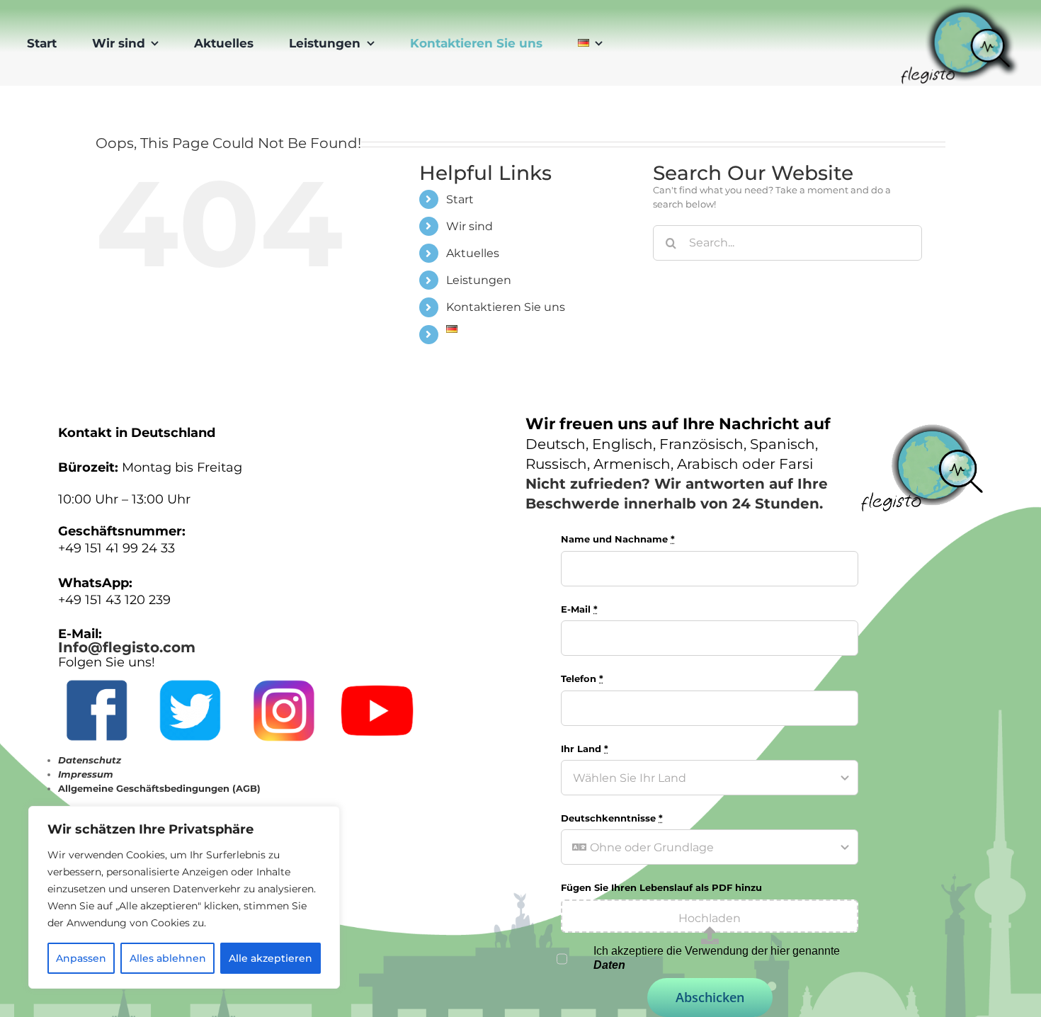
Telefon (582, 678)
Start (460, 199)
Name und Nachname (618, 539)
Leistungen (478, 280)
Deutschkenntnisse (612, 818)
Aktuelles (472, 253)
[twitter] (190, 672)
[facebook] (97, 672)
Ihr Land (584, 748)
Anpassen (81, 958)
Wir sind (469, 226)
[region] (184, 897)
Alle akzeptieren (270, 958)
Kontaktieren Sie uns (505, 307)
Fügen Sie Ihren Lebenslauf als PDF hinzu (661, 887)
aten (613, 965)
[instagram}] (283, 672)
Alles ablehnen (168, 958)
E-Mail (579, 609)
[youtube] (377, 672)
